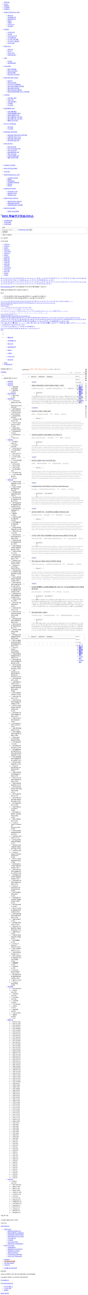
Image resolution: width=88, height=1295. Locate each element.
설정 (5, 58)
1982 (16, 1097)
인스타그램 (7, 1288)
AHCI (16, 467)
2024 (16, 1025)
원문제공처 (11, 399)
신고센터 (10, 105)
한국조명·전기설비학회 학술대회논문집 (16, 799)
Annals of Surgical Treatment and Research (16, 855)
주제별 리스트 (12, 195)
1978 (16, 1104)
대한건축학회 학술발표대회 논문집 (16, 655)
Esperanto (16, 1205)
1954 (15, 1145)
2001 (16, 1064)
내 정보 (10, 61)
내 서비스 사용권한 (13, 41)
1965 (16, 1126)
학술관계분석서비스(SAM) (16, 1236)
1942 (15, 1155)
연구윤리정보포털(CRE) (15, 1254)
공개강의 (10, 26)
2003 (16, 1061)
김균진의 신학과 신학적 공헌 (41, 411)
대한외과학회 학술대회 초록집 (16, 936)
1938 (15, 1162)
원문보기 (40, 392)
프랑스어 (7, 253)
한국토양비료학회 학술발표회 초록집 (16, 701)
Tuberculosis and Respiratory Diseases (15, 739)
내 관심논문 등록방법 (14, 84)
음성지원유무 (12, 393)
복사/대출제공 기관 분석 (15, 117)
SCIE (17, 448)
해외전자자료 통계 (9, 208)
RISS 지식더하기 (13, 71)
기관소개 (7, 1265)
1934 (15, 1169)
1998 (16, 1069)
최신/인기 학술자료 (10, 123)
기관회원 (10, 1240)
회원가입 (7, 2)
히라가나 (7, 244)
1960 (16, 1135)
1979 (16, 1102)
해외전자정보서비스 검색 (12, 174)
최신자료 (10, 127)
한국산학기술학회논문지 (16, 604)
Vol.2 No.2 (77, 615)
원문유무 (10, 385)
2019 (16, 1033)
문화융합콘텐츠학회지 (67, 615)
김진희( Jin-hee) (37, 514)
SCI (16, 455)
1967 (16, 1123)
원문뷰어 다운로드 (9, 165)
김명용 (33, 414)
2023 (16, 1027)
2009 (16, 1051)
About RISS (7, 66)
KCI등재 (17, 472)
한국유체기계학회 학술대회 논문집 (16, 882)
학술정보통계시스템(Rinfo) (16, 1233)
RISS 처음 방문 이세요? (11, 77)
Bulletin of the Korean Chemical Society (16, 562)
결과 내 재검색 (7, 235)
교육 (16, 1013)
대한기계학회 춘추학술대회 (16, 488)
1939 (15, 1160)
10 (29, 612)
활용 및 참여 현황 (13, 157)
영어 (17, 1184)
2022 (16, 1028)
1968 (16, 1121)
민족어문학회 (47, 591)
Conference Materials (13, 182)
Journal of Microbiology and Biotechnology (16, 768)
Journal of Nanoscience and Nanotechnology (15, 888)
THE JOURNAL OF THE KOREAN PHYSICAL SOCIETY (16, 673)
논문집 (17, 850)
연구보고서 (11, 24)
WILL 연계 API (12, 150)
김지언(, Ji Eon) (37, 615)
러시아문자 (7, 267)
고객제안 (10, 103)
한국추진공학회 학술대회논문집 (16, 625)
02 (15, 478)
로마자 (6, 273)
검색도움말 (7, 222)
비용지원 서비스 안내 (14, 137)
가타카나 (7, 246)
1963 (16, 1129)
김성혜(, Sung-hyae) (38, 388)
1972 (16, 1114)
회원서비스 (7, 46)
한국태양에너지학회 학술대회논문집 (16, 865)
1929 (15, 1174)
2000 (16, 1066)
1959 (16, 1136)
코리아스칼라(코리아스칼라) (16, 424)
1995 (16, 1075)
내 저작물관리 (12, 37)
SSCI (16, 465)
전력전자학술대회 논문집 (16, 631)
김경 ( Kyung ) (37, 591)
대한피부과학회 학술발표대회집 (16, 542)
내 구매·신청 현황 (13, 39)
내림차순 (77, 379)
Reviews (10, 184)
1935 (15, 1167)
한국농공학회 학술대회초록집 (16, 841)
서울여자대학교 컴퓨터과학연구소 (53, 538)
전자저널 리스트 (13, 191)
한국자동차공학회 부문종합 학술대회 (16, 661)
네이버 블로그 (8, 1286)
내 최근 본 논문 (12, 36)
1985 (16, 1092)
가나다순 (10, 383)
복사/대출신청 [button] (48, 493)
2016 (16, 1039)
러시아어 (16, 1198)
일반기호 (7, 271)
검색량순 (10, 381)
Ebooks (10, 179)
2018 (16, 1035)
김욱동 (33, 463)
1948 (15, 1152)
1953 (15, 1147)
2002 (16, 1063)
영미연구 (63, 489)
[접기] (85, 403)
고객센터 (7, 7)
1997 (16, 1071)
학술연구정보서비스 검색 (12, 12)
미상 (15, 1196)
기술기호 (7, 262)
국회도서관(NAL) (13, 1252)
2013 (16, 1044)
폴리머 (17, 980)
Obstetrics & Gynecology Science (15, 567)
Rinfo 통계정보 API (13, 152)
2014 (16, 1042)
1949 (15, 1150)
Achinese (16, 1209)
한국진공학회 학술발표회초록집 (16, 832)
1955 (15, 1143)
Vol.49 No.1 (66, 463)
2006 (16, 1056)
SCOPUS (14, 445)
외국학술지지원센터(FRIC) (16, 1234)
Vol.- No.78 (66, 591)
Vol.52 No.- (68, 437)
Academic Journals (13, 178)
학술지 (10, 21)
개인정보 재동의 (9, 1263)
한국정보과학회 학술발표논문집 (16, 499)
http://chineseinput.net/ (7, 286)
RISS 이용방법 (12, 69)
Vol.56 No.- (64, 414)
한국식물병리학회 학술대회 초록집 (16, 733)
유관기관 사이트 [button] (9, 1245)
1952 (15, 1148)
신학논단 (56, 414)
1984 (16, 1093)
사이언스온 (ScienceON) (15, 1256)
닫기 (2, 330)
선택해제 (3, 372)
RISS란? (10, 81)
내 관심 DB (11, 43)
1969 (16, 1119)
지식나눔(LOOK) (13, 1242)
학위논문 (10, 15)
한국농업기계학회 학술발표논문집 (16, 714)
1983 (16, 1095)
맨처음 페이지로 (28, 644)
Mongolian (17, 1212)
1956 (15, 1141)
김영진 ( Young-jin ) (38, 564)
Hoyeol (35, 489)
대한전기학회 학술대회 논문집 (16, 483)
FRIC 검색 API (12, 154)
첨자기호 (7, 264)
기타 (16, 1004)
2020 (16, 1032)
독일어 (6, 255)
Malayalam (17, 1200)
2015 (16, 1040)
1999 (16, 1068)
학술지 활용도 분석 (13, 115)
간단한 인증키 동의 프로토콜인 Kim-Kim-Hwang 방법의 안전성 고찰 (54, 535)
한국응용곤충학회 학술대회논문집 (16, 620)
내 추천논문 (11, 32)
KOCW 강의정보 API (14, 148)
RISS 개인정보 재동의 (10, 168)
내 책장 (10, 34)
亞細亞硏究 (71, 388)
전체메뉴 (7, 9)
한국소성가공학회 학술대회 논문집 (16, 779)
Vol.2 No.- (80, 538)
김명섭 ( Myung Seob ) (39, 437)
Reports (10, 185)
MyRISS (6, 5)
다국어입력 (7, 224)
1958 (15, 1138)
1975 (16, 1109)
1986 (16, 1090)
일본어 (16, 1186)
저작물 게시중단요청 (10, 1268)
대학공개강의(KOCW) (14, 1231)
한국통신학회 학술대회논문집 (16, 493)
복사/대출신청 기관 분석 (15, 119)
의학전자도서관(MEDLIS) (15, 1243)
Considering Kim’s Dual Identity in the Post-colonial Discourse (50, 486)
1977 (16, 1105)
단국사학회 (51, 437)
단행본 (10, 22)
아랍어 (6, 275)
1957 (15, 1140)
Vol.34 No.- (71, 489)
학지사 (16, 438)
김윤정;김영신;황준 (37, 538)
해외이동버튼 (5, 1293)
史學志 (61, 437)
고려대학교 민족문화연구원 (53, 564)
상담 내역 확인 (12, 101)
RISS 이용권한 (12, 82)
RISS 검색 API (12, 147)
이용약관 (7, 1259)
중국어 (6, 248)
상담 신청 (10, 100)
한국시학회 (47, 514)
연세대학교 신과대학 (42, 414)
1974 (16, 1111)
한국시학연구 (59, 514)
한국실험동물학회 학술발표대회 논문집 (16, 758)
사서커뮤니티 (12, 1238)
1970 (16, 1117)
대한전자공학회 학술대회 (16, 518)
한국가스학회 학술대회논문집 (16, 860)
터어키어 (16, 1207)
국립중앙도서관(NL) (14, 1251)
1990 (16, 1083)
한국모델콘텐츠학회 (49, 615)
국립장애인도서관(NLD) (15, 1249)
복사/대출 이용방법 (13, 88)
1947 (15, 1153)
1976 (16, 1107)
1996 (16, 1073)
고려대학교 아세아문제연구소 (54, 388)
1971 (16, 1116)
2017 (16, 1037)
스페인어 (17, 1194)
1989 (16, 1085)
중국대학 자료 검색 (13, 140)
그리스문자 (7, 251)
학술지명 (10, 480)
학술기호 (7, 260)
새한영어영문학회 (42, 463)
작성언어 (10, 1179)
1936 (15, 1165)
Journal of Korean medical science (15, 971)
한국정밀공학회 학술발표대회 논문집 (16, 504)
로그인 (6, 4)
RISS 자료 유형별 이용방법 (16, 86)
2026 (16, 1021)
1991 (16, 1081)
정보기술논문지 (72, 538)
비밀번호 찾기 (12, 55)
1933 (15, 1171)
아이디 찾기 (11, 53)
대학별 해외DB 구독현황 (15, 205)
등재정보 (10, 439)
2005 (16, 1057)
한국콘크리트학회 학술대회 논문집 (16, 536)
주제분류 (10, 986)
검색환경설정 (12, 63)
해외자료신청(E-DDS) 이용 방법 (17, 135)
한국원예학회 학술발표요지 (16, 510)
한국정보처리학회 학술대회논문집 (16, 556)
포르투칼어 (17, 1203)
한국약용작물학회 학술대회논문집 (16, 915)
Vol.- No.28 (68, 514)
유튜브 (6, 1290)
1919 (15, 1177)
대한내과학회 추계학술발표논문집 (16, 774)
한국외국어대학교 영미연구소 (47, 489)
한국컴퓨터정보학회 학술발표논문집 (16, 876)
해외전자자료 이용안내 (11, 198)
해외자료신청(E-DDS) (10, 132)
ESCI (17, 453)
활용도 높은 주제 (13, 120)
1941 (15, 1157)
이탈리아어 (17, 1201)
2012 (16, 1045)
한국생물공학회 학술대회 (16, 523)
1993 (16, 1078)
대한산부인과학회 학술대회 (16, 719)
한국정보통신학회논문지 (16, 894)
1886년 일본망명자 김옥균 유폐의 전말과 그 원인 (48, 385)
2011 (16, 1047)
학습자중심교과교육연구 (16, 808)
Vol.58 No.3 (79, 388)
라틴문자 (7, 266)
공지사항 (7, 171)
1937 (15, 1164)
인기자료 (10, 128)
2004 (16, 1059)
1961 (16, 1133)
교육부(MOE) (12, 1247)
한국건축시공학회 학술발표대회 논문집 (16, 871)
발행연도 (10, 1020)
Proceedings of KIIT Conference (16, 725)
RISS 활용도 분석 (9, 108)
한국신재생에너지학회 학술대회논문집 (16, 666)
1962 (16, 1131)
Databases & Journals (10, 188)
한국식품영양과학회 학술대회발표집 (16, 547)
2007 (16, 1054)
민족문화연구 (70, 564)
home (5, 362)
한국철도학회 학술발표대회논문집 (16, 636)
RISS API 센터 (8, 143)
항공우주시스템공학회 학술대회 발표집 (16, 928)
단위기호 (7, 269)
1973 (16, 1112)
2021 (16, 1030)
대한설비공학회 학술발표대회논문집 (16, 589)
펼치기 (14, 1214)
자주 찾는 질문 (12, 98)
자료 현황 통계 (12, 111)
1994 (16, 1076)
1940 (15, 1159)
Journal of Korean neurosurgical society (15, 650)
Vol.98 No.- (79, 564)
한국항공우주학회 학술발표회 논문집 (16, 595)
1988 (16, 1087)
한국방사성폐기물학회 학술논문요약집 (16, 846)
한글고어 (7, 249)
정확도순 (77, 376)
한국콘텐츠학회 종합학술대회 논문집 (16, 976)
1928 (15, 1176)
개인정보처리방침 (9, 1261)
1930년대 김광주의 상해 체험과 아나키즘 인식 (47, 435)
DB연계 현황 (11, 72)
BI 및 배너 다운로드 (14, 74)
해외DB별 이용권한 (14, 203)
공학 (17, 988)
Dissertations (11, 181)
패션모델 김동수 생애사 (39, 612)
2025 (16, 1023)
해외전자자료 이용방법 (15, 90)
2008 (16, 1052)
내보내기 (33, 376)
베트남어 (16, 1210)
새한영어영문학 (57, 463)
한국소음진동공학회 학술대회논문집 (16, 578)
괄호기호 (7, 258)
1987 (16, 1088)
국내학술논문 (12, 17)
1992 (16, 1080)
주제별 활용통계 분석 (14, 113)
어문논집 (59, 591)
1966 (16, 1124)
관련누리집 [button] (7, 1229)
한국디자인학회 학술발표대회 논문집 (16, 910)
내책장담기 (41, 376)
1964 (16, 1128)
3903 (16, 464)
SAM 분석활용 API (13, 156)
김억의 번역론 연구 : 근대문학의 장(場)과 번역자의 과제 (50, 512)
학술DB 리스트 (12, 193)
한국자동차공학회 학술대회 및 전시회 (16, 584)
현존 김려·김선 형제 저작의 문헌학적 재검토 (46, 561)
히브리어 (7, 257)
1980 (16, 1100)
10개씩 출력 (78, 642)
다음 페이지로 (74, 644)
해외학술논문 (12, 19)
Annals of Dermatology (14, 983)
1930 (15, 1172)
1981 (16, 1099)
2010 (16, 1049)
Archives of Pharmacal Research (15, 945)
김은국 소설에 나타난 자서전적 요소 (44, 460)
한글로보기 (50, 376)
